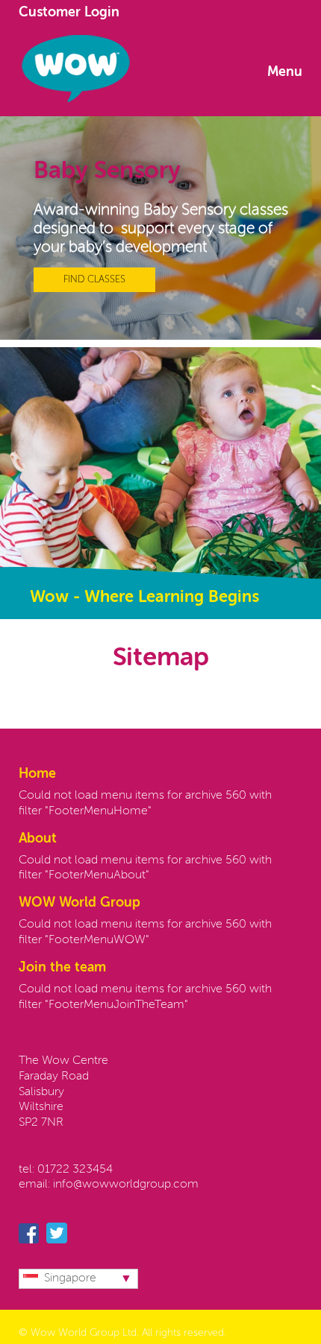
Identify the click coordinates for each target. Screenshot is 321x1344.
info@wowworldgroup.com (126, 1185)
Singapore (70, 1278)
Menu (284, 72)
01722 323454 (75, 1170)
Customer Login (69, 12)
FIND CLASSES (94, 280)
